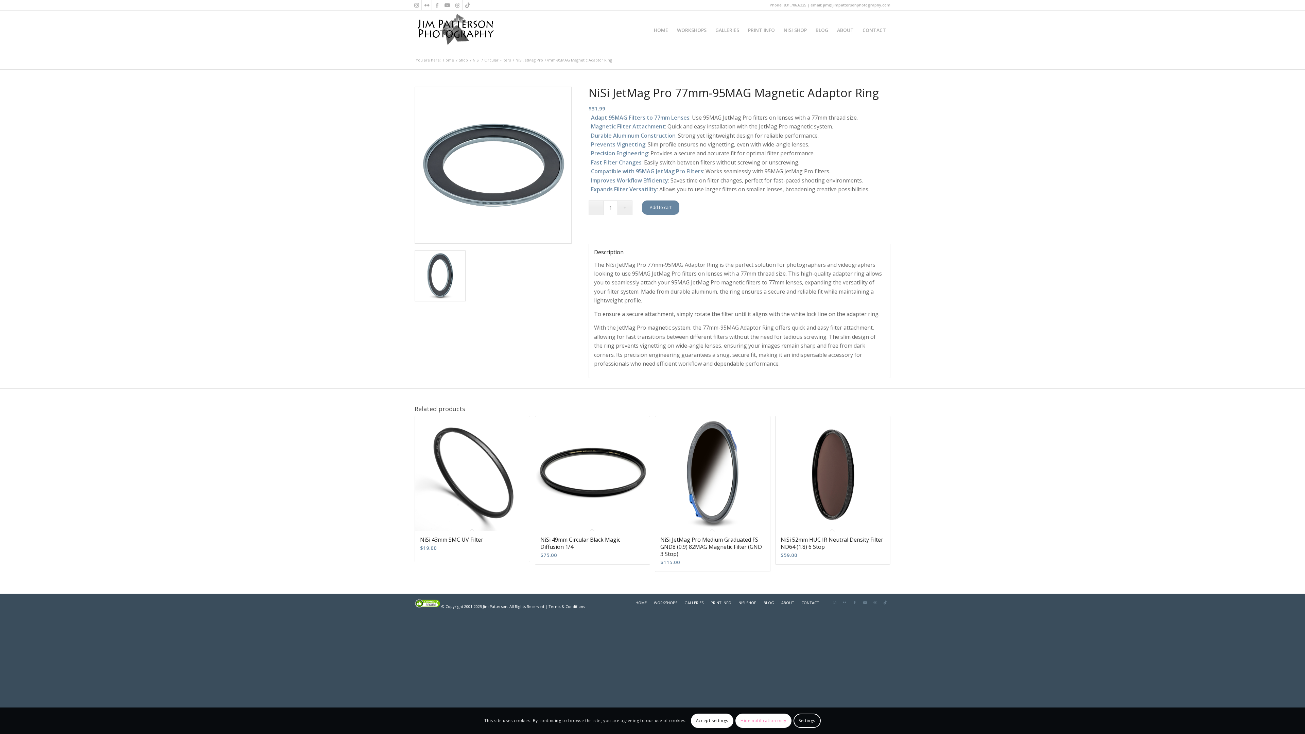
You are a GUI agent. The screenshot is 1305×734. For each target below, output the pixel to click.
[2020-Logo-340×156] (456, 30)
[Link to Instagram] (416, 5)
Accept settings (712, 720)
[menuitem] (661, 30)
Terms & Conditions (567, 606)
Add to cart (661, 207)
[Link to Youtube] (447, 5)
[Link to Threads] (457, 5)
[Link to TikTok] (468, 5)
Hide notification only (763, 720)
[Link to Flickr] (427, 5)
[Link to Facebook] (437, 5)
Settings (807, 720)
